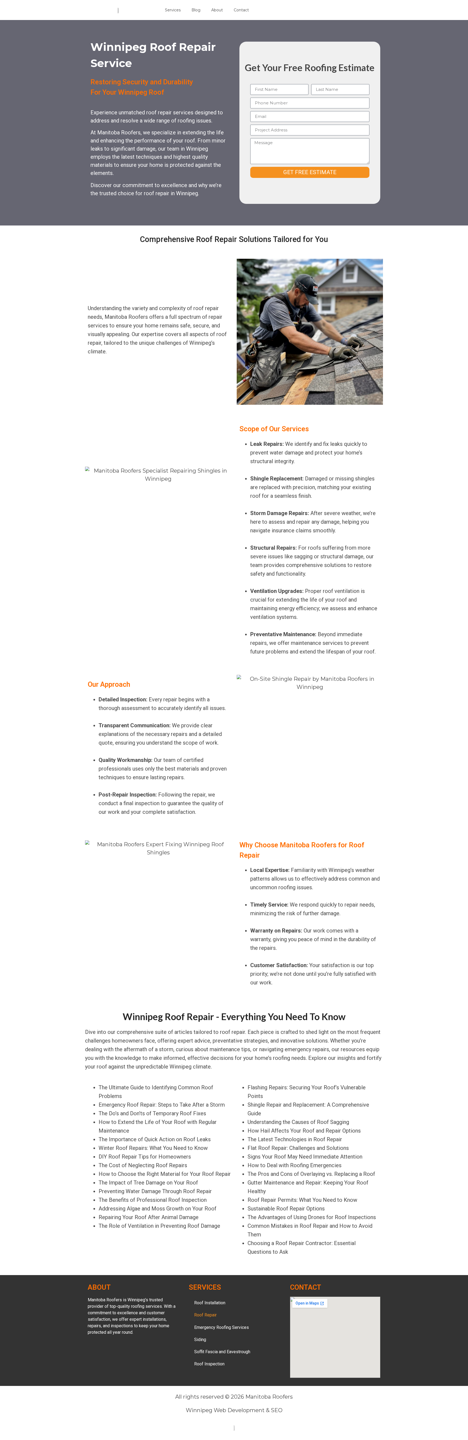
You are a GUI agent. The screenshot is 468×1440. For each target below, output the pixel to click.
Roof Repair (205, 1315)
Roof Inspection (209, 1363)
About (217, 10)
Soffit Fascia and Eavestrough (222, 1351)
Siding (200, 1339)
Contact (241, 10)
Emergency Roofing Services (221, 1327)
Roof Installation (209, 1302)
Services (173, 10)
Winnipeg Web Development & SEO (234, 1410)
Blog (195, 10)
